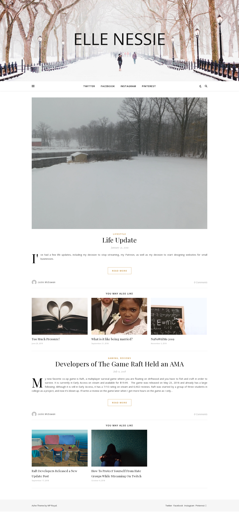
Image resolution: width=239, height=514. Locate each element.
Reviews (125, 358)
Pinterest (149, 86)
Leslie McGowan (46, 282)
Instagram (128, 86)
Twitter (89, 86)
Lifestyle (119, 234)
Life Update (119, 239)
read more (119, 270)
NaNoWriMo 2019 (162, 339)
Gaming (113, 358)
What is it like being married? (112, 339)
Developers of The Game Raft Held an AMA (119, 363)
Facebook (108, 86)
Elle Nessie (119, 39)
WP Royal (52, 505)
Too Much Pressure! (46, 339)
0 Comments (200, 282)
